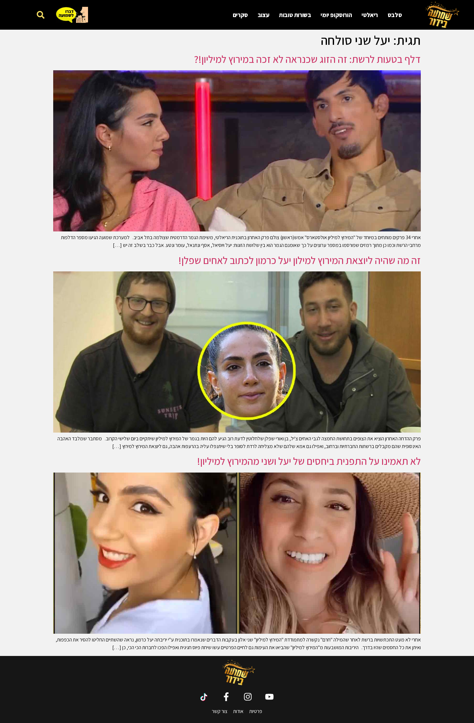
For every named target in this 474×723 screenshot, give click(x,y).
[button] (40, 14)
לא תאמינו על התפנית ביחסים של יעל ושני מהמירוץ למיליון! (309, 461)
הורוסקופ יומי (336, 15)
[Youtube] (269, 696)
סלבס (395, 15)
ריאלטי (369, 15)
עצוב (263, 15)
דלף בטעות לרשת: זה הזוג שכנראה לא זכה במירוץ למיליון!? (307, 59)
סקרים (240, 15)
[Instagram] (247, 696)
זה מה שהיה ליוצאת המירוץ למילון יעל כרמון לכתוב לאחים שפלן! (299, 260)
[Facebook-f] (226, 696)
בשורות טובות (295, 15)
